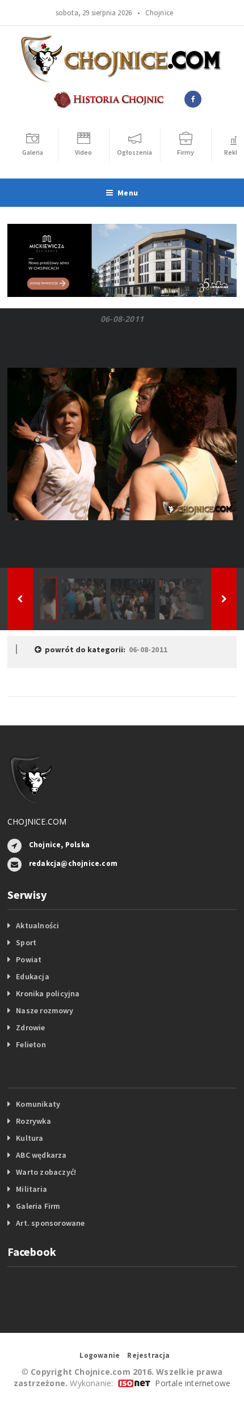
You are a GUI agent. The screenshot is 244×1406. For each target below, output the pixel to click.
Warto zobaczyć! (46, 1172)
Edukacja (32, 976)
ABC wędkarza (41, 1155)
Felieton (31, 1044)
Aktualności (37, 925)
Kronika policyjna (48, 993)
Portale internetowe (192, 1383)
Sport (26, 942)
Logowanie (99, 1355)
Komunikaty (38, 1104)
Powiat (28, 959)
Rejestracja (148, 1355)
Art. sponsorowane (50, 1223)
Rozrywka (33, 1121)
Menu (127, 193)
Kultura (29, 1138)
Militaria (31, 1189)
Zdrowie (30, 1027)
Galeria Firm (38, 1206)
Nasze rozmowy (44, 1010)
